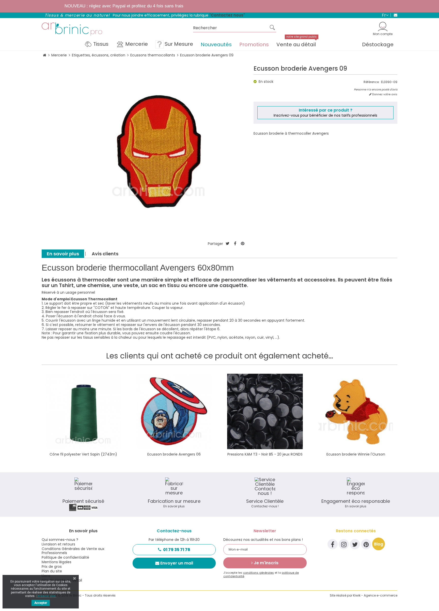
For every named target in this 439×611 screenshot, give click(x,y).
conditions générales (258, 573)
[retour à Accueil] (45, 55)
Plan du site (52, 571)
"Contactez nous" (227, 15)
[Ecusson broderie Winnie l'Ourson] (356, 411)
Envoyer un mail (176, 563)
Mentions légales (56, 562)
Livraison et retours (58, 544)
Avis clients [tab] (105, 253)
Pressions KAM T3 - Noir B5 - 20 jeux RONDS (265, 454)
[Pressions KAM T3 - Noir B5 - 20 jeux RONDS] (265, 411)
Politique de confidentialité (65, 557)
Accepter (40, 603)
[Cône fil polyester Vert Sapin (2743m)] (83, 411)
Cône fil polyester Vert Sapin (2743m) (83, 454)
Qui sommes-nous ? (60, 540)
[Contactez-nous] (393, 15)
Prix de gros (52, 567)
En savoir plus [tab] (63, 253)
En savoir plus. (46, 596)
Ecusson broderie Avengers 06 (174, 454)
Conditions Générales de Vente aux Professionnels (73, 551)
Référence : (372, 82)
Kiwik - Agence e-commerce (375, 595)
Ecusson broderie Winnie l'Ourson (355, 454)
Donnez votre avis (384, 94)
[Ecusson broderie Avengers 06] (174, 411)
